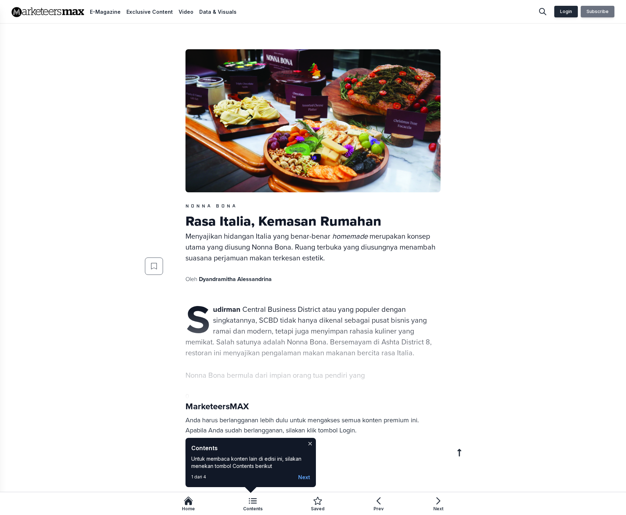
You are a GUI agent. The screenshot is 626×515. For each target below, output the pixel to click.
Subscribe (598, 11)
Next (304, 477)
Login (566, 11)
